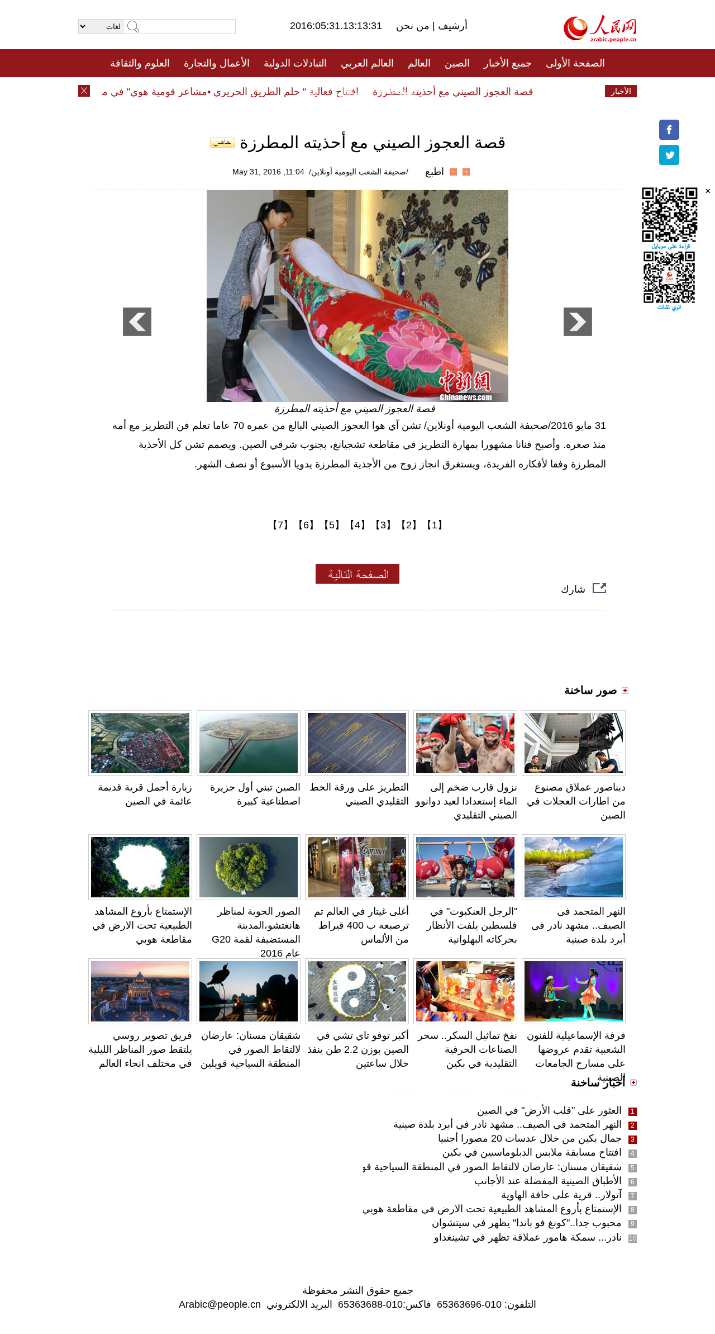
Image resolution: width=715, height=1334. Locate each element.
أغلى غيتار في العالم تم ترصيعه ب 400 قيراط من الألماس (361, 925)
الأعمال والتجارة (217, 63)
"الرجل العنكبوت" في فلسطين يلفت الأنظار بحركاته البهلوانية (472, 925)
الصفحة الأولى (575, 63)
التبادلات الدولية (295, 63)
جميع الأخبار (508, 63)
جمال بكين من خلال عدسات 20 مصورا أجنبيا (530, 1138)
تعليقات (349, 91)
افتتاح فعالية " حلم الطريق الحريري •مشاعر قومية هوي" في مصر (237, 91)
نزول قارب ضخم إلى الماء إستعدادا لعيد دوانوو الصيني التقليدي (466, 801)
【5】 (332, 525)
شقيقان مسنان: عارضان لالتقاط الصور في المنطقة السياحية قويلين (251, 1049)
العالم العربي (367, 63)
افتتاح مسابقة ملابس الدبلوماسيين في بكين (532, 1152)
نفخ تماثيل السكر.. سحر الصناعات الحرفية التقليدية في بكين (467, 1049)
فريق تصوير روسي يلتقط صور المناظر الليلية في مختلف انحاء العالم (140, 1049)
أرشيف (451, 25)
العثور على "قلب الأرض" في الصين (549, 1110)
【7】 (280, 525)
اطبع (434, 171)
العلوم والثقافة (140, 63)
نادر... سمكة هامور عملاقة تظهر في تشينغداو (528, 1237)
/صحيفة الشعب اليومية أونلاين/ (358, 171)
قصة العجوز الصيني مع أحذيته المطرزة (465, 91)
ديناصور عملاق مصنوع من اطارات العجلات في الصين (576, 801)
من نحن (414, 25)
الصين (457, 63)
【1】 (434, 525)
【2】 (409, 525)
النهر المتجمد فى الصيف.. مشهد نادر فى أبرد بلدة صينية (578, 925)
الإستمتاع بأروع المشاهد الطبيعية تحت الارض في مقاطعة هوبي (142, 925)
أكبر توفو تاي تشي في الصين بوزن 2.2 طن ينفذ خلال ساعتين (358, 1049)
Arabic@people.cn (220, 1304)
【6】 (306, 525)
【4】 (357, 525)
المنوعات (397, 91)
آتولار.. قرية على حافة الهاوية (561, 1194)
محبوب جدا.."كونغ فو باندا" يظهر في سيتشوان (527, 1222)
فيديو (309, 91)
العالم (419, 63)
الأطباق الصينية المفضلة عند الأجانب (548, 1180)
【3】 (383, 525)
